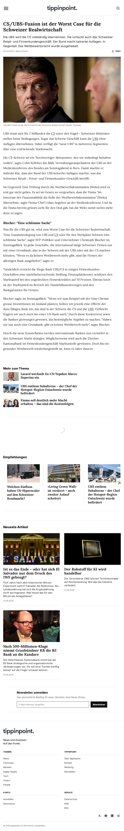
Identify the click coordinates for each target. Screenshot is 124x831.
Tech (5, 776)
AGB (66, 803)
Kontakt (68, 763)
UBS (95, 138)
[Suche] (118, 8)
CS (53, 133)
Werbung (68, 767)
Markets (7, 767)
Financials (8, 763)
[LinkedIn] (112, 815)
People (6, 784)
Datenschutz (70, 799)
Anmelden (8, 799)
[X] (99, 815)
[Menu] (6, 8)
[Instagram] (118, 815)
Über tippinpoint (72, 758)
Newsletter (69, 771)
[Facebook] (105, 815)
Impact (6, 780)
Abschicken (99, 704)
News (6, 758)
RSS (66, 808)
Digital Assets (10, 771)
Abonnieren (9, 803)
